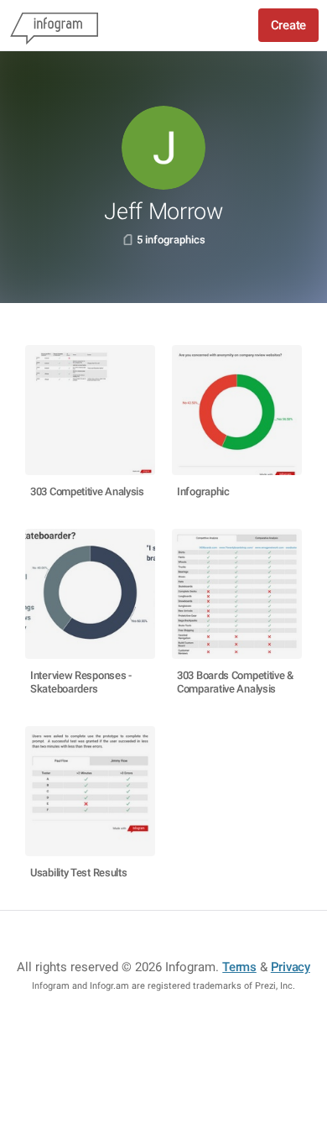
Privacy (290, 967)
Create (288, 25)
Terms (239, 967)
